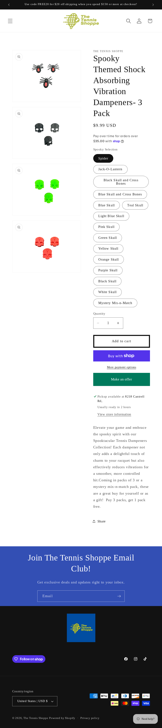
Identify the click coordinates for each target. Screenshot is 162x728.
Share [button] (101, 521)
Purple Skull (108, 270)
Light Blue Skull (111, 216)
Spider (103, 158)
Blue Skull (106, 205)
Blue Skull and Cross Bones (120, 194)
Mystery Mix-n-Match (115, 303)
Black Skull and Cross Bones (121, 181)
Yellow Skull (108, 248)
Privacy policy (89, 718)
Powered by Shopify (62, 718)
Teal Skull (135, 205)
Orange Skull (108, 259)
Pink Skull (106, 227)
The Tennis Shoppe (35, 718)
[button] (10, 21)
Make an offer (121, 381)
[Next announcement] (153, 4)
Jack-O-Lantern (110, 169)
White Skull (107, 292)
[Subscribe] (119, 596)
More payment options (121, 367)
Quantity (99, 313)
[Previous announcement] (9, 4)
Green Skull (107, 238)
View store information (114, 414)
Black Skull (107, 281)
